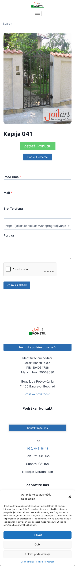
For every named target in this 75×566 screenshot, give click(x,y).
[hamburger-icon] (38, 13)
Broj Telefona (13, 208)
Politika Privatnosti (45, 561)
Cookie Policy (27, 561)
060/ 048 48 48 (37, 448)
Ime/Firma (12, 177)
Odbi (37, 544)
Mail (8, 193)
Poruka (9, 235)
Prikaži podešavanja (37, 554)
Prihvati (38, 534)
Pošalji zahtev (17, 285)
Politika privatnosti (37, 394)
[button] (70, 497)
